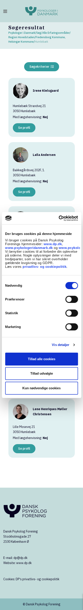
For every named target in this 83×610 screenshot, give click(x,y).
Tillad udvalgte (41, 373)
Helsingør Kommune (21, 41)
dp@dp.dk (20, 558)
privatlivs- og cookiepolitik (44, 266)
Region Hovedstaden (21, 37)
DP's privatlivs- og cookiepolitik (37, 579)
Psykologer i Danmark (21, 32)
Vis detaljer (60, 345)
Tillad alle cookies (41, 359)
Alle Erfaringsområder (55, 32)
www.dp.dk (53, 244)
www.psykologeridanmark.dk (29, 248)
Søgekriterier (40, 67)
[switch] (71, 299)
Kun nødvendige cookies (41, 388)
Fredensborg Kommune (50, 37)
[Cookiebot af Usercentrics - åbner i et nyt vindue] (59, 218)
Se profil (24, 128)
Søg (38, 32)
